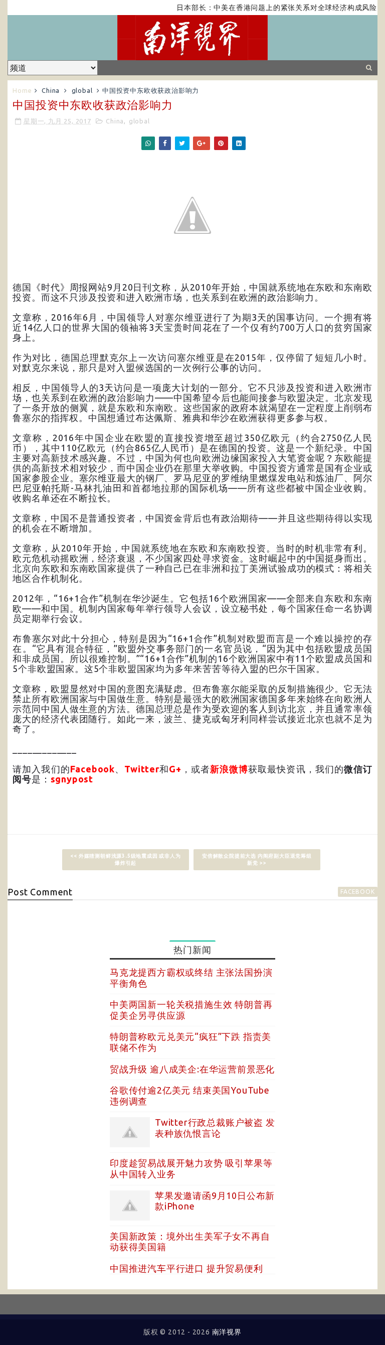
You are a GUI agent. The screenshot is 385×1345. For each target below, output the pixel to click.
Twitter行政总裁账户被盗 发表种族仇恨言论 (215, 1127)
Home (22, 90)
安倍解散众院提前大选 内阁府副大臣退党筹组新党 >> (257, 859)
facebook (357, 891)
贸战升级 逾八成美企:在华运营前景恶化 (192, 1069)
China (51, 90)
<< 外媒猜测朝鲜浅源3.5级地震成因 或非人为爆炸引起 (125, 859)
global (82, 90)
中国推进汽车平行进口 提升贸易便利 (186, 1268)
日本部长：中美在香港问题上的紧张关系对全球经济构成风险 (261, 8)
